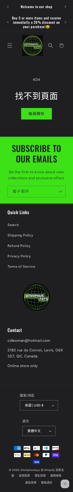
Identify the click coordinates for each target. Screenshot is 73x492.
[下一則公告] (65, 7)
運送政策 (30, 482)
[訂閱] (60, 191)
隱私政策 (40, 475)
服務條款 (56, 475)
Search (13, 225)
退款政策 (24, 475)
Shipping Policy (20, 235)
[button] (9, 45)
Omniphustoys (30, 470)
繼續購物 (36, 113)
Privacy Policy (19, 256)
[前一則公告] (8, 7)
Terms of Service (21, 266)
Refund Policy (19, 246)
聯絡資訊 (46, 482)
